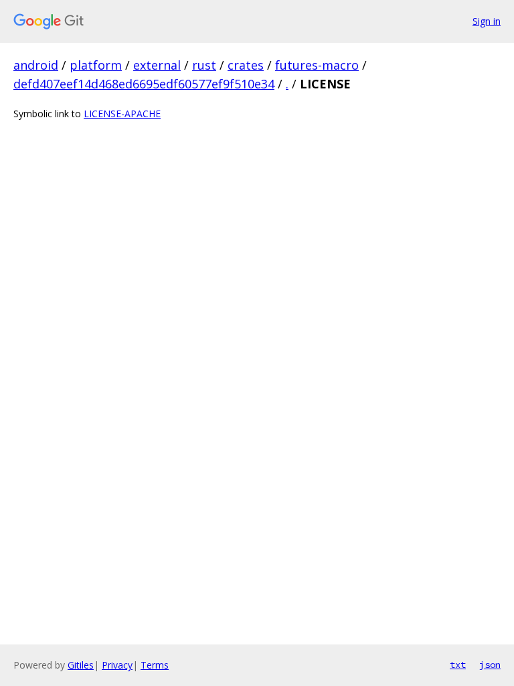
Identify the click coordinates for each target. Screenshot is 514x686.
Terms (155, 665)
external (157, 65)
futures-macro (317, 65)
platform (96, 65)
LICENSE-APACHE (122, 113)
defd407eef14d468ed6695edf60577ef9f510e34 (143, 84)
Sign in (487, 21)
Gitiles (81, 665)
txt (458, 665)
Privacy (117, 665)
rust (204, 65)
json (490, 665)
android (35, 65)
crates (246, 65)
